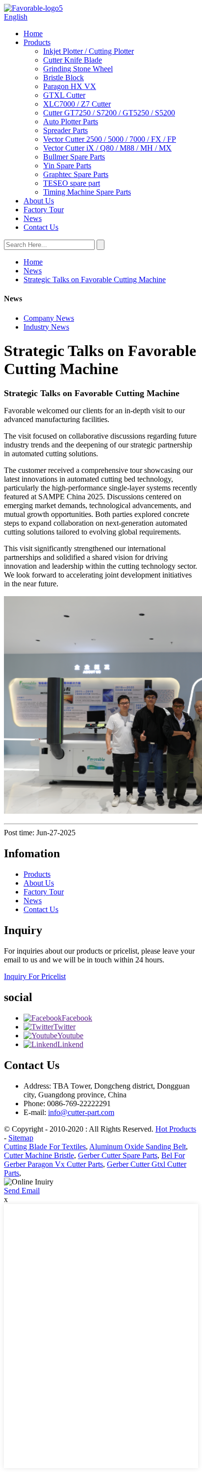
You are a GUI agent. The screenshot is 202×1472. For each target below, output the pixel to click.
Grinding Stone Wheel (78, 69)
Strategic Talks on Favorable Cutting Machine (95, 279)
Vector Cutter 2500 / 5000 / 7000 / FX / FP (109, 139)
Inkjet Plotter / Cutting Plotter (88, 51)
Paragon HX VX (69, 86)
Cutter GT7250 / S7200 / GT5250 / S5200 (109, 113)
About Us (39, 201)
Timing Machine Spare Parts (87, 192)
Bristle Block (63, 77)
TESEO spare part (71, 183)
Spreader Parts (65, 130)
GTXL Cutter (64, 95)
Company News (49, 318)
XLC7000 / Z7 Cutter (77, 104)
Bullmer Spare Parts (74, 157)
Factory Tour (44, 209)
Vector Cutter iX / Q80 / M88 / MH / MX (107, 148)
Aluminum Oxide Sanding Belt (137, 1146)
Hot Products (175, 1129)
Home (33, 33)
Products (37, 42)
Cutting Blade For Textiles (45, 1146)
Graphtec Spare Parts (75, 174)
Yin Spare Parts (67, 165)
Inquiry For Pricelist (35, 976)
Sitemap (20, 1138)
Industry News (46, 327)
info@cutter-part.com (81, 1112)
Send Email (22, 1190)
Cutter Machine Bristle (39, 1155)
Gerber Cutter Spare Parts (117, 1155)
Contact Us (41, 227)
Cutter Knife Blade (72, 60)
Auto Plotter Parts (70, 121)
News (33, 218)
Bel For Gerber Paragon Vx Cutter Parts (94, 1159)
